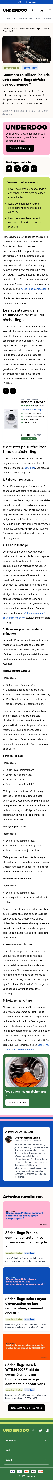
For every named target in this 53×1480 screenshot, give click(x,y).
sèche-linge (29, 467)
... (3, 25)
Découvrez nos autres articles (26, 1407)
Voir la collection (17, 1102)
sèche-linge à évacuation (34, 288)
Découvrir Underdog (20, 148)
